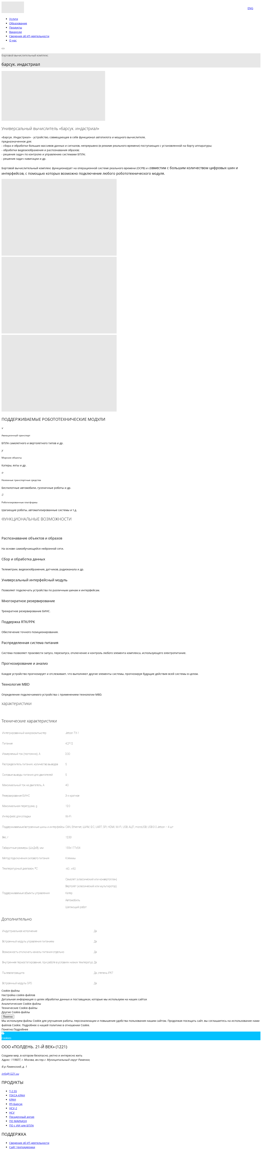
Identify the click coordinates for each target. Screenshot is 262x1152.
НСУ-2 (13, 1108)
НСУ (12, 1112)
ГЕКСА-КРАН (17, 1095)
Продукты (15, 27)
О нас (13, 40)
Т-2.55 (13, 1091)
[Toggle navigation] (3, 48)
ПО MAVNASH (18, 1121)
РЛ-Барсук (15, 1104)
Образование (18, 23)
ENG (250, 8)
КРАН (12, 1099)
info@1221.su (10, 1073)
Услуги (13, 19)
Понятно (8, 1016)
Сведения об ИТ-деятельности (29, 36)
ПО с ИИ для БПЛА (21, 1125)
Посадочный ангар (21, 1117)
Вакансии (15, 32)
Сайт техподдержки (22, 1147)
